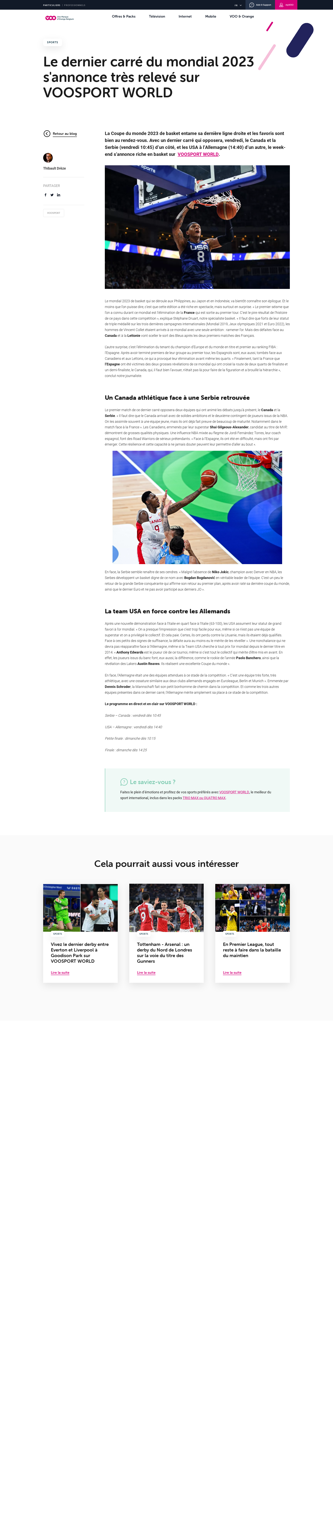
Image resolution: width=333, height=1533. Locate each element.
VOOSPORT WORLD (198, 154)
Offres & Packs (123, 16)
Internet (185, 16)
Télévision (157, 16)
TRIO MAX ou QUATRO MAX (204, 797)
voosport (53, 212)
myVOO (289, 4)
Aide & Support (263, 4)
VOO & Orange (242, 16)
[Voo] (59, 18)
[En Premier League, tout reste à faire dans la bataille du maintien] (252, 933)
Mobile (210, 16)
